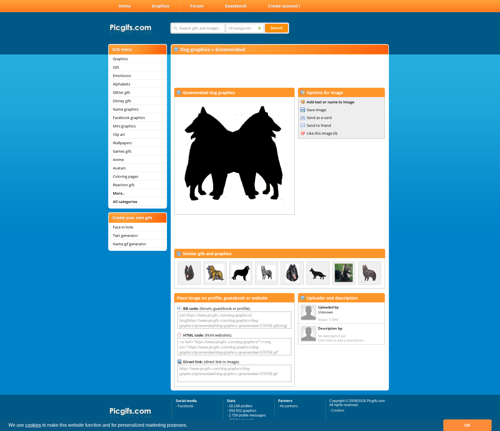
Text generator (125, 235)
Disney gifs (122, 100)
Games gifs (122, 151)
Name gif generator (129, 243)
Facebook (185, 406)
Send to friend (319, 125)
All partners (289, 406)
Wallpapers (122, 142)
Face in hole (123, 227)
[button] (189, 426)
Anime (118, 159)
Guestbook (236, 6)
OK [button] (467, 425)
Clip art (119, 134)
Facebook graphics (129, 117)
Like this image (319, 133)
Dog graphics (195, 49)
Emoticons (122, 75)
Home (125, 6)
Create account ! (284, 6)
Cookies (337, 410)
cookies (33, 425)
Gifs (116, 67)
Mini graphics (124, 126)
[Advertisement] (279, 71)
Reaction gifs (124, 184)
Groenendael (230, 49)
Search (276, 28)
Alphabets (121, 84)
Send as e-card (319, 117)
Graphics (160, 6)
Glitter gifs (121, 92)
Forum (197, 6)
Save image (316, 109)
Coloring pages (125, 176)
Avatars (119, 168)
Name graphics (126, 109)
